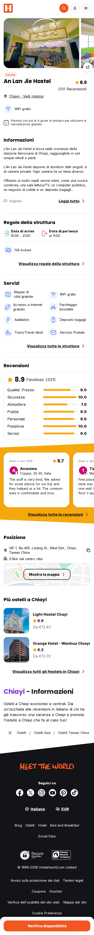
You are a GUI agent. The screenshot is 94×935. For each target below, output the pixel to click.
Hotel (42, 825)
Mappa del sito (74, 902)
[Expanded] (10, 732)
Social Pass (47, 836)
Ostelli (30, 825)
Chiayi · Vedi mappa (26, 96)
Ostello (10, 74)
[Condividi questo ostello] (87, 67)
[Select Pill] (63, 8)
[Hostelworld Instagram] (41, 792)
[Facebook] (19, 792)
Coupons (39, 891)
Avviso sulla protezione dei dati (35, 880)
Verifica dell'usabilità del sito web (34, 902)
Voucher (55, 891)
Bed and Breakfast (64, 825)
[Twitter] (30, 792)
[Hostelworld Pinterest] (63, 792)
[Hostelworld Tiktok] (74, 792)
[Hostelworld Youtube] (52, 792)
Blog (18, 825)
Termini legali (73, 880)
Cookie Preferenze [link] (47, 913)
